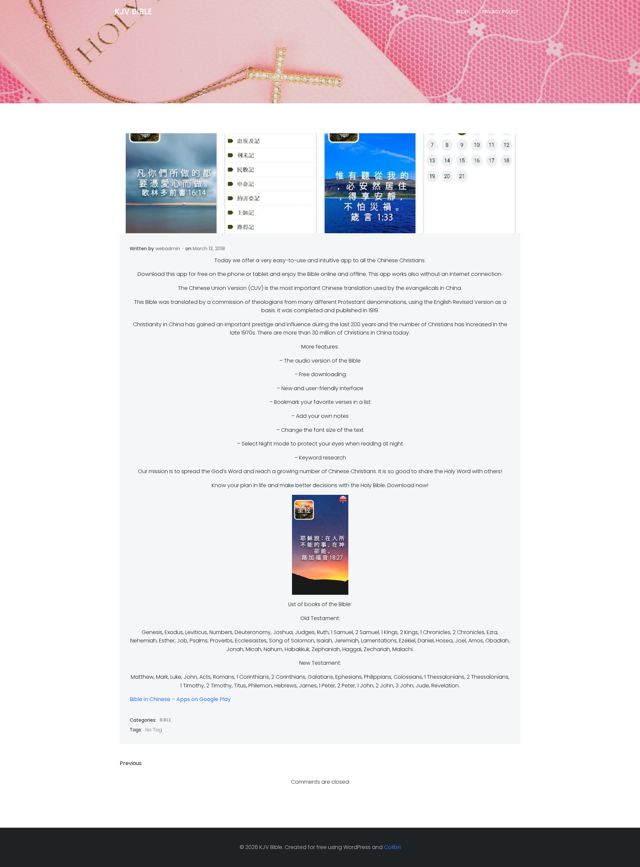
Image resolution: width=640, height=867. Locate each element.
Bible (165, 720)
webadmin (167, 248)
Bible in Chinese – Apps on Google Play (180, 699)
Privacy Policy (500, 11)
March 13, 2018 (209, 248)
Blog (462, 11)
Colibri (392, 847)
